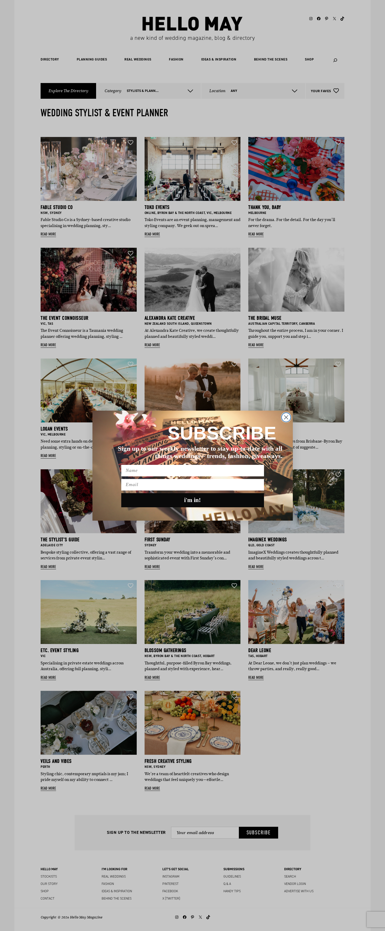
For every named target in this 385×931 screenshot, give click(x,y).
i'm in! (192, 500)
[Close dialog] (286, 417)
